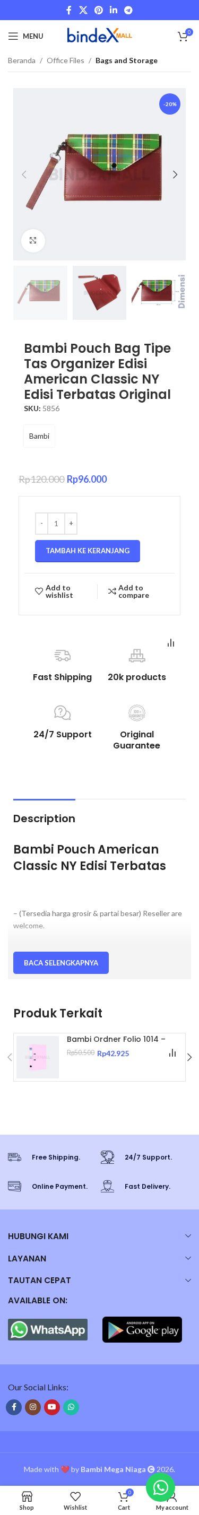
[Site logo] (99, 35)
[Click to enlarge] (33, 241)
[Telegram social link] (128, 10)
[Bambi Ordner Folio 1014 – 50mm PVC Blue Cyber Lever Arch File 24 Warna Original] (37, 1057)
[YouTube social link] (52, 1407)
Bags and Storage (127, 60)
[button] (23, 174)
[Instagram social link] (33, 1407)
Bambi (39, 435)
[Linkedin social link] (114, 10)
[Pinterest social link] (98, 10)
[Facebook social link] (69, 10)
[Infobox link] (49, 1157)
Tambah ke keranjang (87, 550)
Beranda (22, 60)
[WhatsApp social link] (71, 1407)
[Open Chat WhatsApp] (160, 1487)
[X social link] (83, 10)
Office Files (65, 60)
